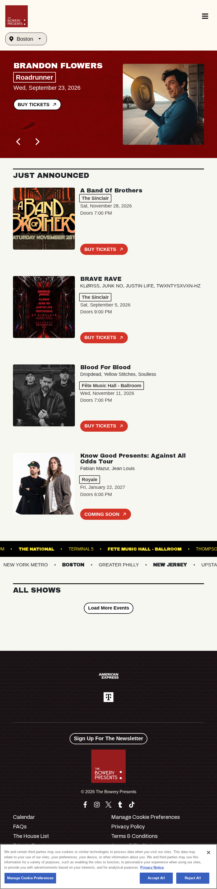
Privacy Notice (152, 867)
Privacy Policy (128, 826)
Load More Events (108, 608)
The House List (31, 836)
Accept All (156, 878)
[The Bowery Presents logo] (16, 16)
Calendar (24, 817)
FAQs (20, 826)
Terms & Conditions (134, 836)
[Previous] (19, 141)
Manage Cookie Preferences (30, 878)
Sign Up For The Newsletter (108, 738)
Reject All (193, 878)
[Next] (37, 141)
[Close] (208, 852)
